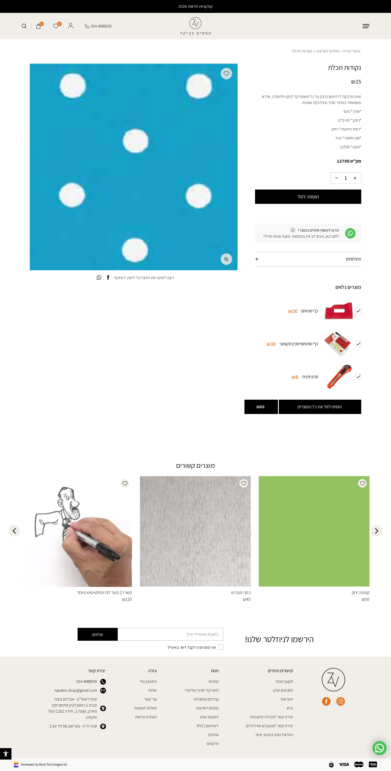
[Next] (14, 531)
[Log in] (70, 24)
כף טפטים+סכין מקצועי (299, 343)
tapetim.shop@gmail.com (76, 690)
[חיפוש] (24, 26)
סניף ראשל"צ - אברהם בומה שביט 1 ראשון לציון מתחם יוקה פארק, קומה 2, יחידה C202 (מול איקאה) (72, 708)
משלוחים (353, 259)
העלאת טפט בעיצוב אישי (274, 734)
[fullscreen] (226, 259)
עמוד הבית (351, 51)
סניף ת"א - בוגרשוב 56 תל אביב (73, 726)
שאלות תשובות (145, 708)
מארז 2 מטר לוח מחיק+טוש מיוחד (104, 592)
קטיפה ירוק (361, 592)
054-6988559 (86, 681)
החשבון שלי (148, 681)
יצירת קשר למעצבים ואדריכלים (269, 725)
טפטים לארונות (328, 51)
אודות (152, 690)
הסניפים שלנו (283, 690)
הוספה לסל (308, 196)
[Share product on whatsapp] (99, 278)
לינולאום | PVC (208, 725)
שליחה (97, 635)
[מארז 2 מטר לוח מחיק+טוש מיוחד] (76, 531)
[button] (5, 754)
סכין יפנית (310, 376)
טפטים (214, 681)
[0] (38, 26)
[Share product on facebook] (108, 278)
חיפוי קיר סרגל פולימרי (202, 690)
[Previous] (376, 531)
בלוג (290, 708)
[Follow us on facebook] (326, 701)
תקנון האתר (284, 681)
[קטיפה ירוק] (314, 531)
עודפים (213, 734)
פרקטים (213, 743)
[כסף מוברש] (195, 531)
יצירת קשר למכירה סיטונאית (271, 716)
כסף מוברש (241, 592)
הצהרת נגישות (146, 716)
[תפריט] (366, 26)
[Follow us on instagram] (340, 701)
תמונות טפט (209, 716)
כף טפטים (309, 310)
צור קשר (150, 699)
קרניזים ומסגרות (206, 699)
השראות (287, 699)
